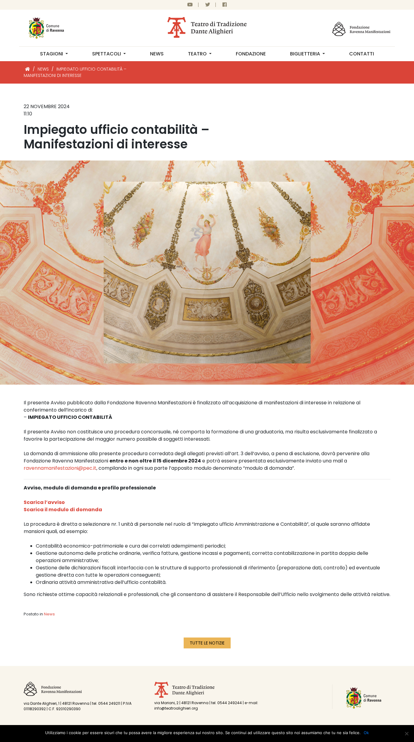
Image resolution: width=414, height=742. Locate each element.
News (157, 53)
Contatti (361, 53)
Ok (366, 732)
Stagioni (52, 53)
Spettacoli (107, 53)
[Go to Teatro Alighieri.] (27, 69)
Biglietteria (305, 53)
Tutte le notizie (207, 643)
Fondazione (251, 53)
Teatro (198, 53)
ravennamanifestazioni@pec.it (60, 468)
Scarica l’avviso (44, 502)
